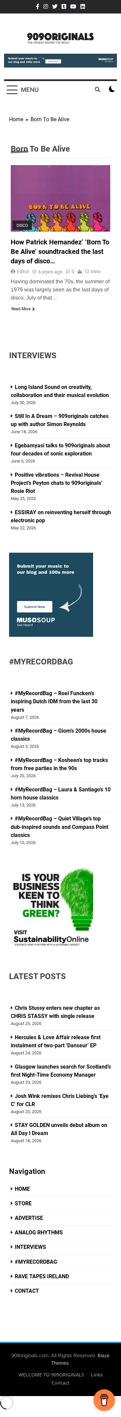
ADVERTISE (29, 1218)
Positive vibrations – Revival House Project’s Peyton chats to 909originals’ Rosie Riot (57, 483)
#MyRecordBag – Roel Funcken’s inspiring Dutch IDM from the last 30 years (54, 701)
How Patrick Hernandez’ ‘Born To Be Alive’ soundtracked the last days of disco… (60, 251)
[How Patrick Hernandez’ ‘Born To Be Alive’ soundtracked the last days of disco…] (60, 198)
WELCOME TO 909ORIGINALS (51, 1374)
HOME (22, 1189)
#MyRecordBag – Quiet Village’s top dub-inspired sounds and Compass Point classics (59, 826)
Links (97, 1374)
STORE (23, 1203)
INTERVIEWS (30, 1247)
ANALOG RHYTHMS (39, 1232)
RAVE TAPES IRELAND (42, 1276)
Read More (21, 309)
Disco (22, 225)
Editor (23, 271)
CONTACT (27, 1291)
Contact (60, 1383)
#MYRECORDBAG (36, 1262)
